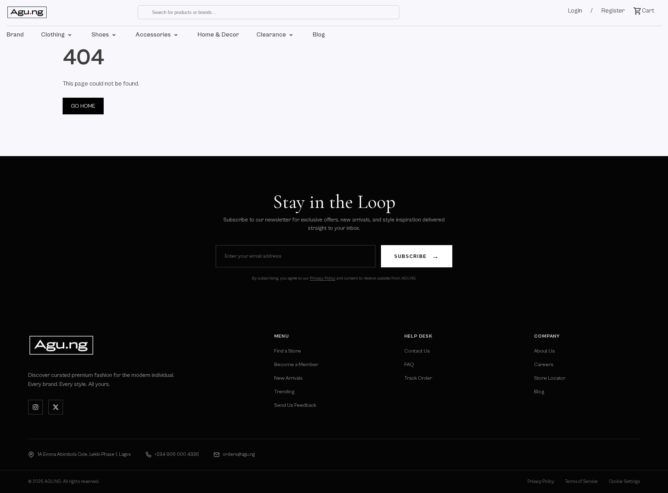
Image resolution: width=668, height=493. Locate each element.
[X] (55, 407)
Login (575, 10)
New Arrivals (288, 378)
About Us (544, 351)
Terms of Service (581, 481)
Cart (648, 10)
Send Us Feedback (295, 405)
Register (613, 10)
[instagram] (35, 407)
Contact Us (417, 351)
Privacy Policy (322, 278)
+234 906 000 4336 (177, 454)
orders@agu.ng (239, 454)
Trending (284, 392)
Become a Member (296, 364)
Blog (539, 392)
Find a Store (287, 351)
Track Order (418, 378)
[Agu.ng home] (61, 345)
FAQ (409, 364)
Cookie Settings (624, 481)
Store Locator (549, 378)
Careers (544, 364)
